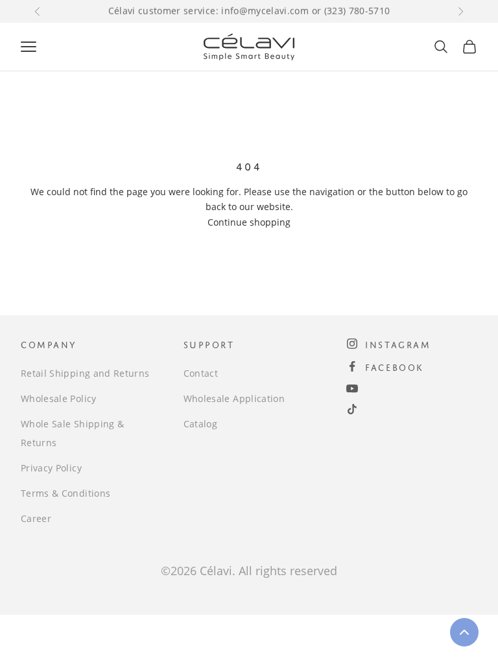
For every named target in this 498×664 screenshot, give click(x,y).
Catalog (200, 424)
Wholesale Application (234, 398)
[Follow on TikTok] (352, 409)
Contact (201, 373)
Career (36, 518)
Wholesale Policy (59, 398)
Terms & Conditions (65, 493)
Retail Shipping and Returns (85, 373)
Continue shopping (249, 222)
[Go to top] (464, 632)
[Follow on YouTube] (352, 388)
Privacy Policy (51, 468)
